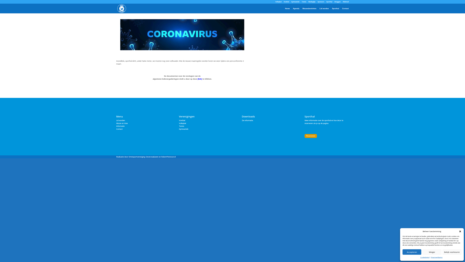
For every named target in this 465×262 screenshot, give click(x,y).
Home (287, 8)
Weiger (432, 252)
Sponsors (321, 2)
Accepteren (412, 252)
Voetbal (286, 2)
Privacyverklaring (436, 257)
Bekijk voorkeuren (452, 252)
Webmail (346, 2)
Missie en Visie (122, 123)
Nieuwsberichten (309, 8)
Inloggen (337, 2)
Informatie (120, 126)
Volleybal (278, 2)
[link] (200, 79)
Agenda (296, 8)
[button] (460, 231)
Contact (345, 8)
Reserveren (310, 136)
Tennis (304, 2)
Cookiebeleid (425, 257)
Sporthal (329, 2)
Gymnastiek (295, 2)
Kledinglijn (311, 2)
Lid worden (324, 8)
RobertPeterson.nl (168, 157)
